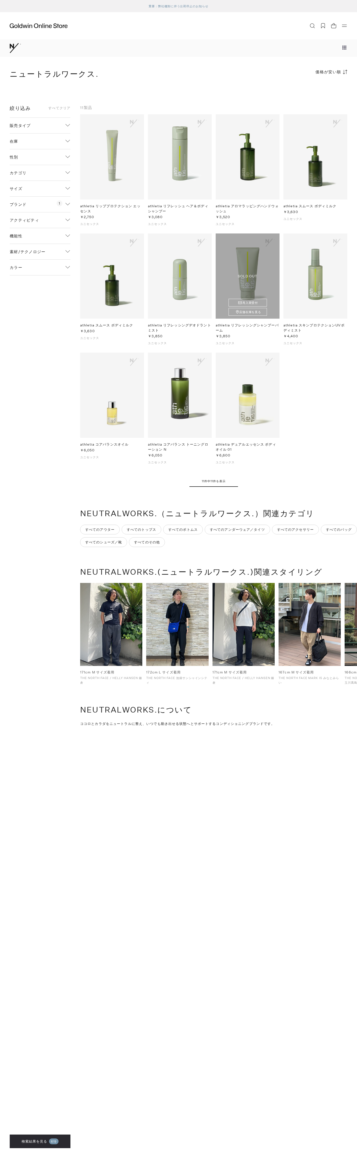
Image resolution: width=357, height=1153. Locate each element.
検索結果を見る (39, 1141)
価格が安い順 (328, 71)
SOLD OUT (248, 276)
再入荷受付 (250, 303)
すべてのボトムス (183, 529)
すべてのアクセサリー (295, 529)
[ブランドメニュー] (344, 48)
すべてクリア (59, 108)
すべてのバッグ (339, 529)
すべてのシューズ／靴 (103, 542)
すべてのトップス (141, 529)
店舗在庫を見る (250, 312)
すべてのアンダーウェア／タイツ (237, 529)
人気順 (311, 90)
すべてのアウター (100, 529)
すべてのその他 (147, 542)
